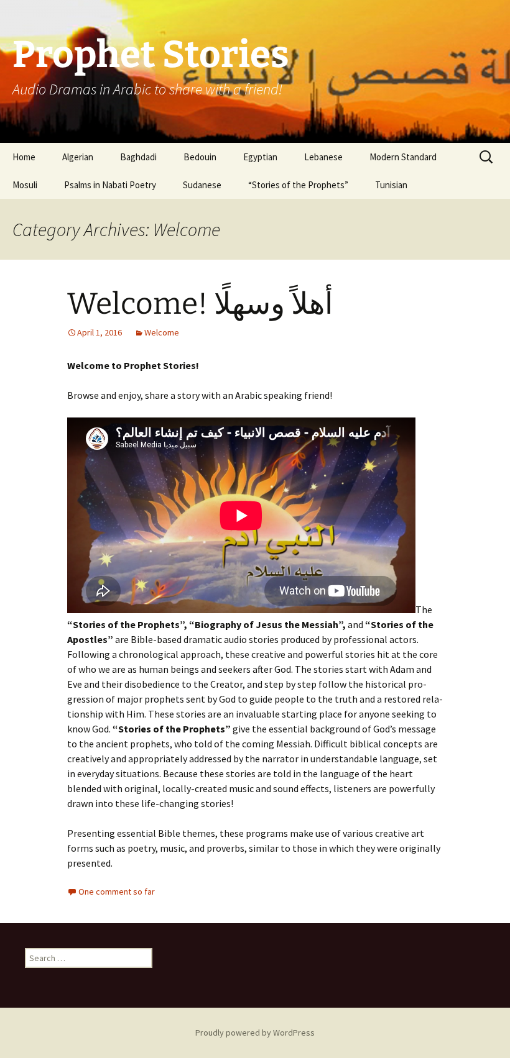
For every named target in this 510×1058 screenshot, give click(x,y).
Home (23, 157)
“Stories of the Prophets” (298, 185)
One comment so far (116, 891)
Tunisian (391, 185)
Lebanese (323, 157)
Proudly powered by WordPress (255, 1032)
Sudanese (202, 185)
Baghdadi (138, 157)
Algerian (77, 157)
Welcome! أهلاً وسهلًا (200, 304)
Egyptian (260, 157)
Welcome (161, 332)
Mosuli (24, 185)
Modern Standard (403, 157)
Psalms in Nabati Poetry (110, 185)
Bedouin (199, 157)
